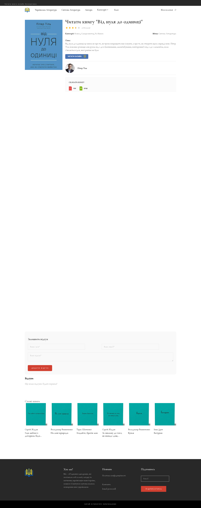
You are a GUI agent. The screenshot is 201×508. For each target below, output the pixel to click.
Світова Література (167, 33)
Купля (131, 432)
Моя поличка (167, 10)
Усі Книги (99, 33)
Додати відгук (40, 368)
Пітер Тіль (82, 68)
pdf (74, 88)
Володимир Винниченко (62, 429)
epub (85, 88)
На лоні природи (59, 432)
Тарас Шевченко (84, 429)
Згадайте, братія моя (87, 432)
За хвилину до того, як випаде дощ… (112, 434)
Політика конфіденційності (114, 475)
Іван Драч (158, 429)
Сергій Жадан (31, 429)
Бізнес (77, 33)
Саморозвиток (87, 33)
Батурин (158, 432)
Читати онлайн (75, 56)
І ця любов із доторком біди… (33, 434)
